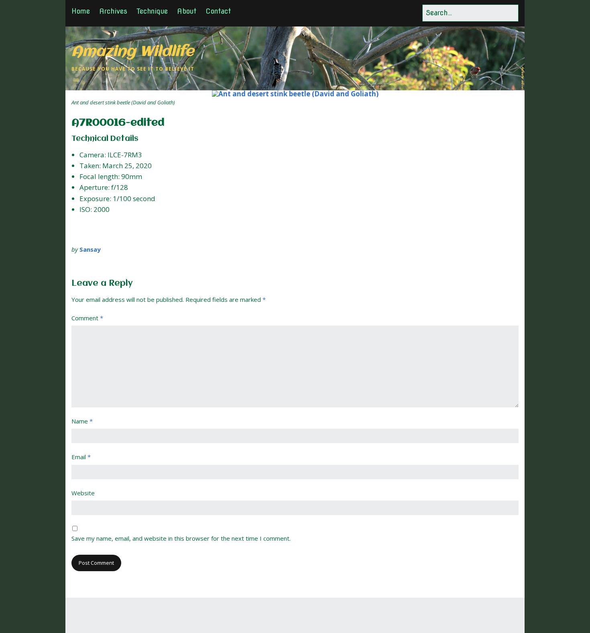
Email (81, 457)
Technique (152, 11)
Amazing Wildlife (132, 52)
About (186, 11)
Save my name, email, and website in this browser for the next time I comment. (181, 538)
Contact (218, 11)
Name (82, 421)
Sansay (90, 249)
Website (83, 493)
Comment (87, 318)
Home (80, 11)
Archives (113, 11)
